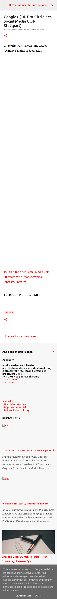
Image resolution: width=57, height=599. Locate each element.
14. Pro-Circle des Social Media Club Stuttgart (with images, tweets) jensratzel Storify (26, 276)
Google (9, 312)
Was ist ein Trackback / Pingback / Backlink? (25, 503)
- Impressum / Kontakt (14, 407)
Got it (39, 595)
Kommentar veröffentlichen (21, 336)
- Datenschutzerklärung (15, 410)
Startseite (7, 401)
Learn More (23, 595)
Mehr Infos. (8, 382)
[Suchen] (52, 5)
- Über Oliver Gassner (14, 404)
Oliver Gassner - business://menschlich (32, 5)
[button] (6, 36)
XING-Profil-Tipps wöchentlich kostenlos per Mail (28, 450)
